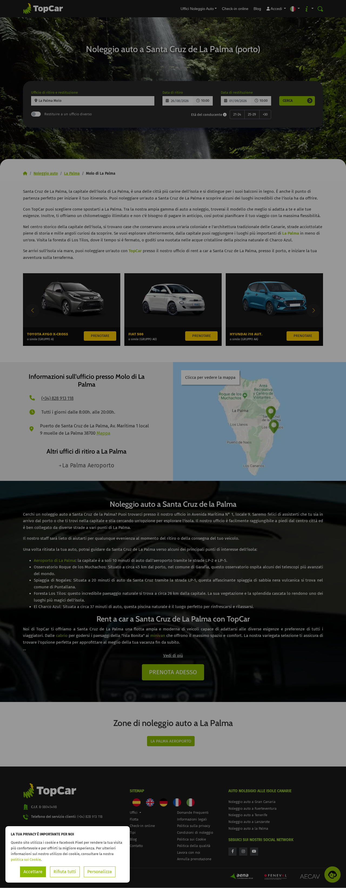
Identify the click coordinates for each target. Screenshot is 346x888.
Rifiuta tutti (65, 871)
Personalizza (99, 871)
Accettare (33, 871)
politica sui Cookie (26, 859)
